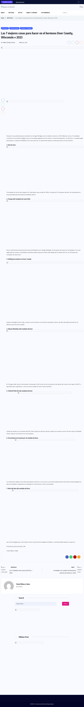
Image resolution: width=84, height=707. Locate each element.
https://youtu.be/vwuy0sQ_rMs (15, 546)
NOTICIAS (11, 12)
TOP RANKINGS (45, 12)
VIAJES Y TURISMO (31, 12)
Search (66, 603)
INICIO (3, 12)
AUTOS (20, 12)
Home (2, 18)
